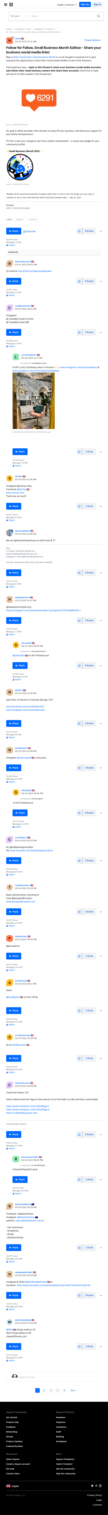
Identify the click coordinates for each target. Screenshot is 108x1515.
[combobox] (66, 16)
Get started (11, 1417)
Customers (61, 1427)
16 (16, 1069)
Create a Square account (18, 1464)
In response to (33, 363)
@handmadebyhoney (36, 1282)
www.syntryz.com (15, 492)
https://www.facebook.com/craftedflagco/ (27, 1106)
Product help (12, 1422)
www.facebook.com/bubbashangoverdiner (31, 850)
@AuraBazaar (13, 997)
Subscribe (30, 231)
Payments (60, 1422)
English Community (65, 5)
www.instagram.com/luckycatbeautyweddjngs (36, 370)
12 (16, 872)
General (19, 220)
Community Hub (22, 29)
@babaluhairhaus (25, 1217)
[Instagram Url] (100, 1486)
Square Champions (65, 1459)
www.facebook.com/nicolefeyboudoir (25, 706)
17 (16, 1146)
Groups (9, 1436)
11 (22, 824)
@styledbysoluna (17, 1045)
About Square (13, 1459)
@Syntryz (21, 489)
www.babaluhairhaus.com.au (29, 1220)
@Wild (9, 1329)
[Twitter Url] (92, 1486)
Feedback (10, 1427)
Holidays (33, 220)
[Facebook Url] (96, 1486)
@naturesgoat (24, 757)
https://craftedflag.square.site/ (22, 1113)
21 (16, 1358)
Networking (11, 1432)
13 (16, 923)
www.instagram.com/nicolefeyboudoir (25, 710)
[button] (34, 100)
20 (16, 1306)
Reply (15, 231)
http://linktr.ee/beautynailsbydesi (35, 271)
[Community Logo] (11, 4)
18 (22, 1191)
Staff (58, 1432)
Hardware (60, 1417)
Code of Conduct (64, 1464)
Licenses (97, 1505)
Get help (10, 1469)
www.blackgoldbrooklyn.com (20, 901)
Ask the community (65, 1469)
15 (16, 1022)
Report (12, 245)
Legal (99, 1500)
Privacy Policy (94, 1495)
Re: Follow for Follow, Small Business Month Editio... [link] (34, 32)
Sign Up (85, 4)
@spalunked (19, 655)
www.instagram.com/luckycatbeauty (78, 367)
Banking (60, 1436)
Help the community (65, 1473)
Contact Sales (13, 1473)
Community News (14, 1446)
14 (16, 967)
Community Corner (43, 29)
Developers (61, 1441)
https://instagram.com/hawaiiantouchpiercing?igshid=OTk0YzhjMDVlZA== (43, 610)
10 (16, 779)
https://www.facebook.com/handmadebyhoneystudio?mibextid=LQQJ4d (53, 1285)
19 (16, 1259)
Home (9, 29)
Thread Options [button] (92, 40)
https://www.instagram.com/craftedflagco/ (28, 1109)
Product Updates (14, 1441)
